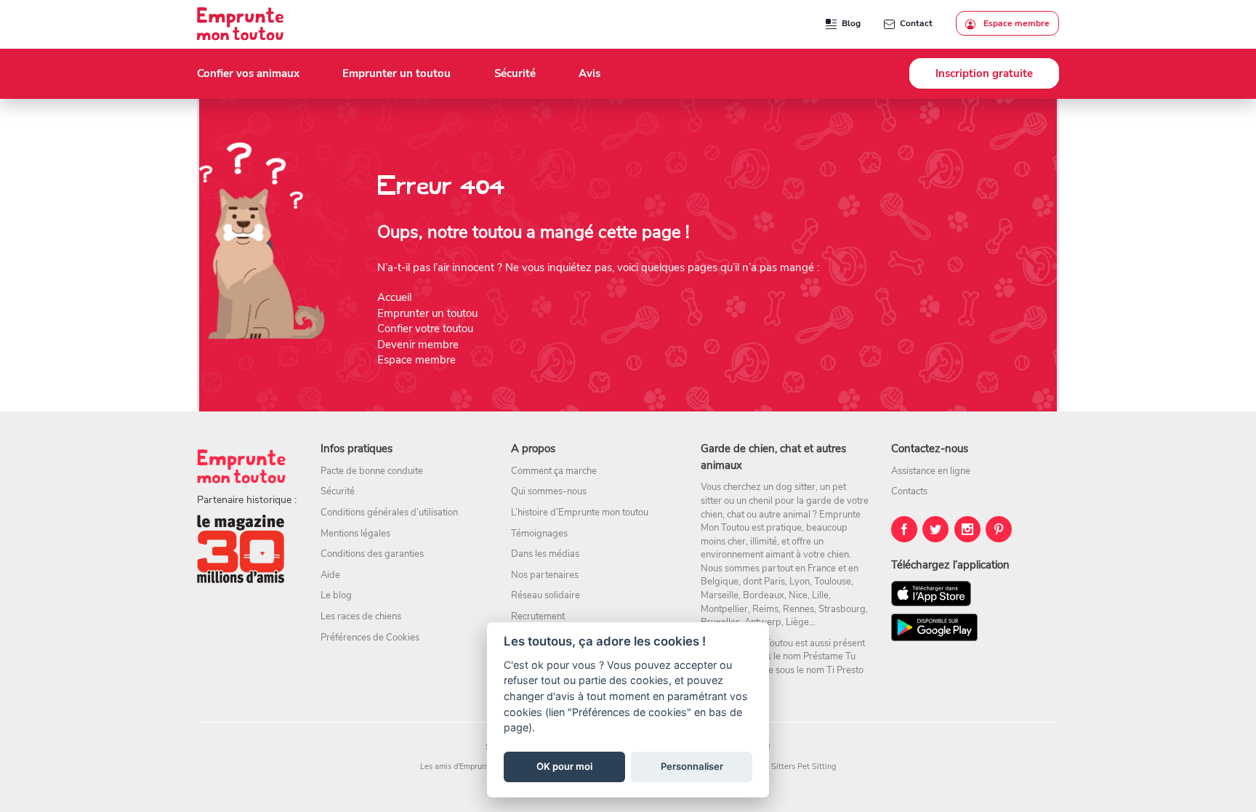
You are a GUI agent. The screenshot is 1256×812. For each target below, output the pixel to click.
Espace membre (1015, 23)
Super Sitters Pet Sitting (792, 766)
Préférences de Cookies (370, 637)
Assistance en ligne (930, 471)
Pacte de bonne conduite (372, 471)
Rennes (798, 609)
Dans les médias (545, 553)
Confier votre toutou (425, 328)
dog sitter (796, 487)
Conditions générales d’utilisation (389, 512)
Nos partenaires (545, 575)
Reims (765, 609)
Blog (851, 23)
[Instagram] (967, 529)
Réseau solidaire (545, 595)
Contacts (909, 491)
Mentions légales (355, 533)
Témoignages (539, 533)
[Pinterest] (999, 529)
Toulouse (832, 581)
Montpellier (724, 609)
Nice (798, 595)
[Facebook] (904, 529)
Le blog (336, 595)
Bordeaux (763, 595)
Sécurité (338, 491)
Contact (916, 23)
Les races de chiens (361, 616)
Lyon (799, 581)
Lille (820, 595)
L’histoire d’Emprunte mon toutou (579, 512)
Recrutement (538, 616)
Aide (330, 575)
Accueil (394, 297)
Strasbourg (842, 609)
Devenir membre (418, 344)
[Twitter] (935, 529)
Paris (774, 581)
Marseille (719, 595)
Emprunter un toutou (427, 313)
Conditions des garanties (372, 553)
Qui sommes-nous (549, 491)
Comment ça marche (554, 471)
